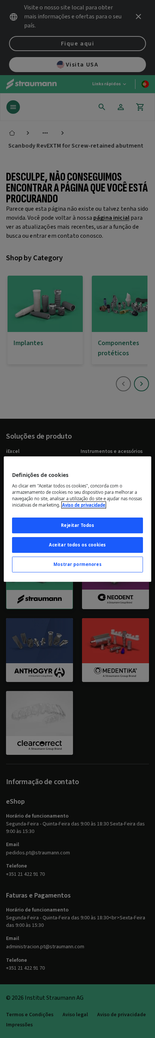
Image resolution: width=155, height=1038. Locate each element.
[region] (77, 519)
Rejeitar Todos (77, 525)
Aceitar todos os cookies (77, 545)
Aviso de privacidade (83, 505)
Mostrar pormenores (77, 564)
